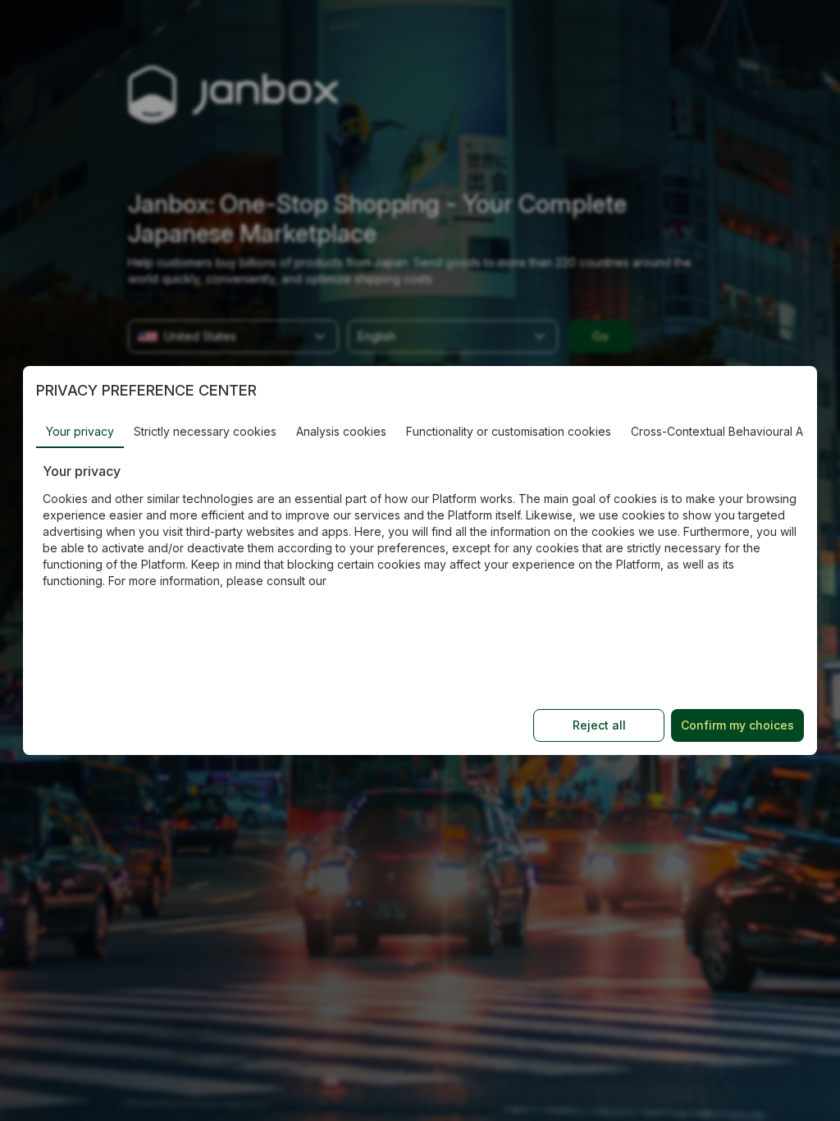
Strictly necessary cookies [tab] (205, 431)
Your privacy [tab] (80, 431)
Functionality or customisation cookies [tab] (508, 431)
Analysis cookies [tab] (341, 431)
